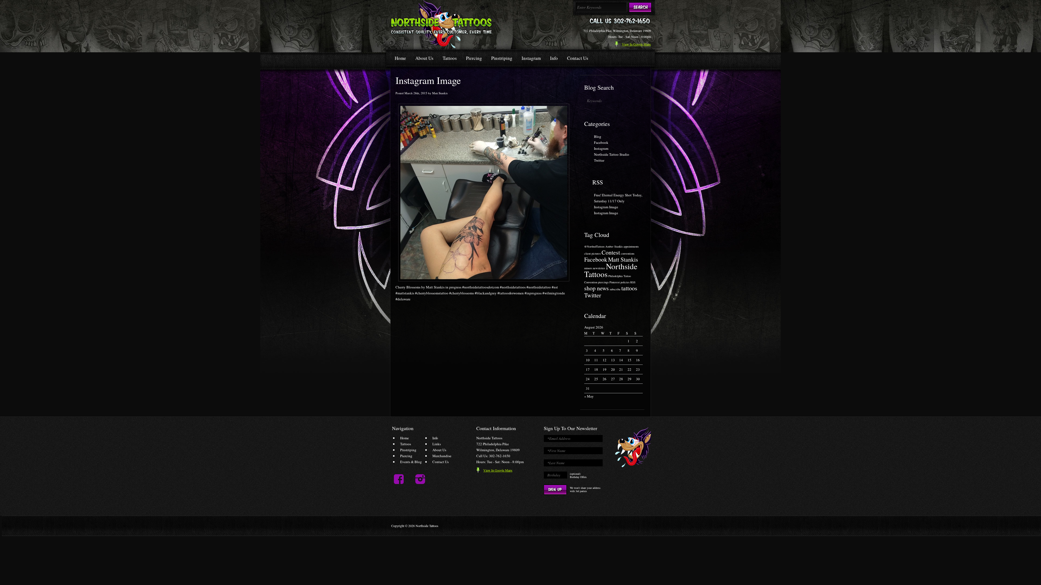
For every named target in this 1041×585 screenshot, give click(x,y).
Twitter (599, 160)
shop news (596, 288)
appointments (631, 246)
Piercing (474, 58)
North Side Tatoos (441, 24)
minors (588, 268)
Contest (611, 252)
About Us (424, 58)
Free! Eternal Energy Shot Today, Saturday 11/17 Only (618, 198)
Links (436, 443)
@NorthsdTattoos (594, 246)
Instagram (531, 58)
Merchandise (441, 455)
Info (554, 58)
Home (400, 58)
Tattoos (450, 58)
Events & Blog (411, 461)
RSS (597, 182)
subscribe (615, 289)
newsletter (599, 268)
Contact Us (577, 58)
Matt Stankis (623, 259)
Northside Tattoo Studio (611, 154)
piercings (603, 282)
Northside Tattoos (610, 270)
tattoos (629, 288)
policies (625, 282)
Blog (597, 136)
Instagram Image (606, 206)
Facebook (601, 142)
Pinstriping (501, 58)
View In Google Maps (497, 470)
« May (589, 396)
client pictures (592, 253)
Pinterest (614, 282)
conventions (627, 253)
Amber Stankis (614, 246)
